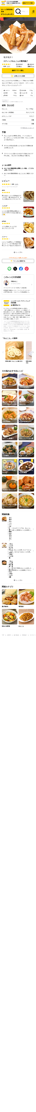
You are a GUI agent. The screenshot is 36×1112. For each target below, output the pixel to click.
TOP (3, 635)
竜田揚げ (24, 635)
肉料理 (9, 635)
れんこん (4, 108)
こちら (22, 173)
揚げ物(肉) (16, 635)
